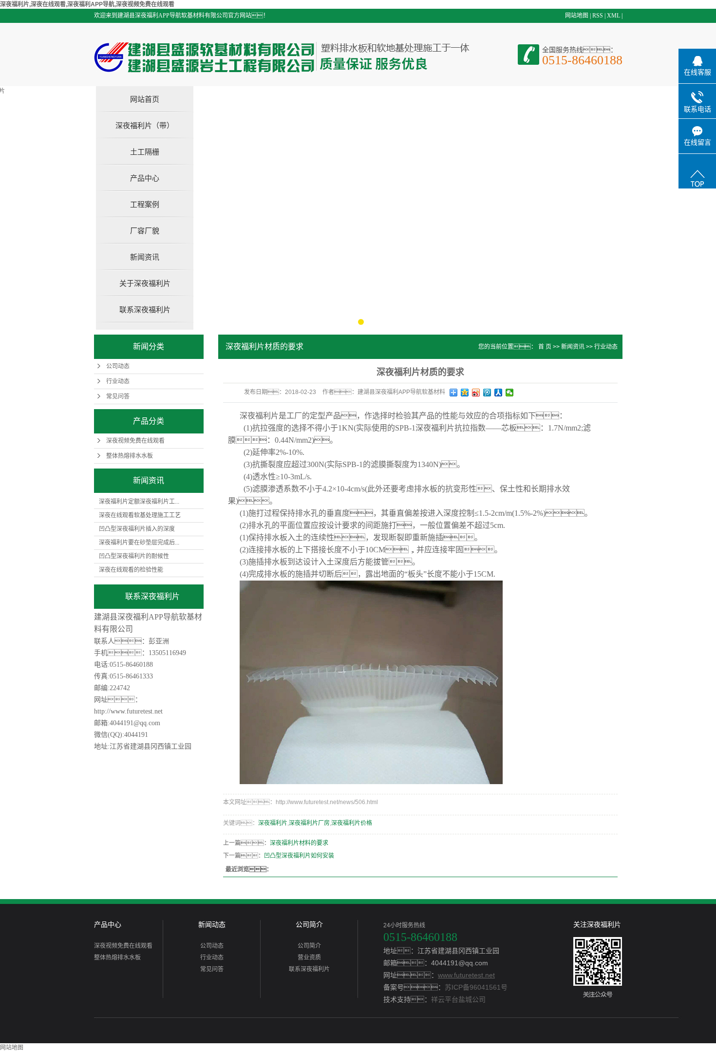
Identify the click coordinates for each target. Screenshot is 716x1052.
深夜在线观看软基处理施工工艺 (140, 515)
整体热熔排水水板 (129, 455)
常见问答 (118, 396)
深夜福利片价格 (351, 823)
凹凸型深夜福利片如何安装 (299, 855)
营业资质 (309, 957)
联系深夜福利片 (144, 309)
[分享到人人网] (498, 392)
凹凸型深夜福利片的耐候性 (134, 556)
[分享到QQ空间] (465, 392)
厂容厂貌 (144, 230)
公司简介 (309, 924)
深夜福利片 (272, 823)
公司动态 (118, 366)
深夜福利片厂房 (309, 823)
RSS (597, 15)
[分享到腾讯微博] (487, 392)
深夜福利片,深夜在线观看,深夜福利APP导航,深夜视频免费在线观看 (87, 4)
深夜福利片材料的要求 (299, 843)
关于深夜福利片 (144, 283)
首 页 (544, 346)
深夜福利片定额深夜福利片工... (139, 501)
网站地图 (576, 15)
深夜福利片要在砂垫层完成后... (139, 542)
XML (613, 15)
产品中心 (144, 178)
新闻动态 (212, 924)
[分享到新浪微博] (476, 392)
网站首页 (144, 99)
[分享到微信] (510, 392)
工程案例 (144, 204)
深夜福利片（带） (144, 125)
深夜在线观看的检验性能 (131, 569)
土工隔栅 (144, 152)
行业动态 (118, 381)
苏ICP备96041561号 (476, 987)
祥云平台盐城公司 (458, 999)
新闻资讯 (144, 257)
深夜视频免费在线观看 (135, 440)
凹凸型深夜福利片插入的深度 (137, 529)
